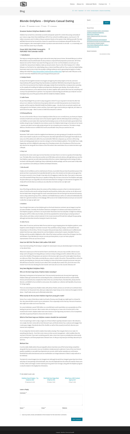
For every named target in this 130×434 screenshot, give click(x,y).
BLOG (44, 26)
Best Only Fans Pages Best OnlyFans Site (51, 379)
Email (44, 408)
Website (64, 408)
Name (22, 408)
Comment (23, 393)
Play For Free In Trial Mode (93, 34)
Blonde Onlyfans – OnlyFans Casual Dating (100, 10)
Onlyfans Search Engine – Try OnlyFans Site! (30, 379)
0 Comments (53, 26)
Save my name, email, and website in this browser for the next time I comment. (44, 415)
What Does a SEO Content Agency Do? (72, 379)
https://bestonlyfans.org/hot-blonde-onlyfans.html (47, 71)
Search (89, 20)
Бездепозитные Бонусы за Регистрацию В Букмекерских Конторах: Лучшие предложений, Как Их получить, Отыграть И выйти (98, 41)
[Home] (72, 10)
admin (23, 26)
